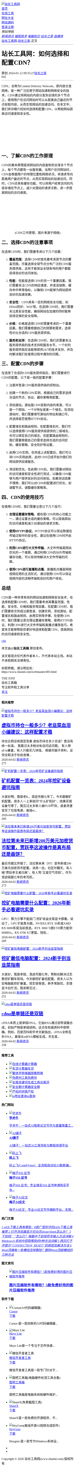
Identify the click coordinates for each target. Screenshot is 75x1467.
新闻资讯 (23, 759)
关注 (5, 692)
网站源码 (8, 22)
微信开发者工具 (20, 1358)
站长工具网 (9, 40)
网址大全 (8, 18)
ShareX (13, 1406)
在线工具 (8, 13)
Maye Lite (15, 1333)
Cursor (13, 1311)
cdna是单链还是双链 (22, 1013)
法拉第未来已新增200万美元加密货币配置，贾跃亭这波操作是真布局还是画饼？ (37, 847)
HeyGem (14, 1429)
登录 (5, 27)
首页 (5, 8)
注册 (11, 27)
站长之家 (24, 40)
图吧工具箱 (17, 1382)
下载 (12, 1315)
